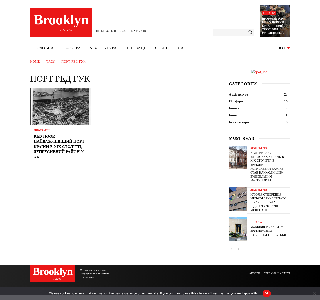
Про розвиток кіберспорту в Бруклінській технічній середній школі (274, 26)
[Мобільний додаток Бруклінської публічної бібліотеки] (238, 229)
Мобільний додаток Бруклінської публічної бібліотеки (268, 230)
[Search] (250, 32)
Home (35, 61)
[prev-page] (231, 249)
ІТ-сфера (269, 13)
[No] (314, 293)
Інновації (42, 130)
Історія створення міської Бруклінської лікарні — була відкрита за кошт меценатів (268, 202)
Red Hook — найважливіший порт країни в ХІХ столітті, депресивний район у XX (59, 146)
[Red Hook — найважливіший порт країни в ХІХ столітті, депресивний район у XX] (60, 106)
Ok (267, 293)
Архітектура (258, 148)
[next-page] (238, 249)
